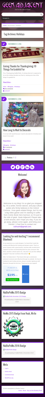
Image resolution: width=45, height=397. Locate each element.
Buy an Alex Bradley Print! (34, 390)
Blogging (10, 86)
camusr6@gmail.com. (22, 227)
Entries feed (8, 371)
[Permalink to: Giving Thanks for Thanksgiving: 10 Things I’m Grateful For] (22, 55)
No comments (9, 89)
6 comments (8, 147)
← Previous (8, 157)
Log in (6, 368)
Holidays (17, 86)
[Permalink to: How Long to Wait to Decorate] (22, 115)
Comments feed (9, 374)
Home (5, 25)
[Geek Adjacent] (22, 5)
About (24, 390)
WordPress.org (9, 378)
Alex (5, 86)
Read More (7, 82)
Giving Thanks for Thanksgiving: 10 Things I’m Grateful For (19, 68)
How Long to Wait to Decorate (17, 130)
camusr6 (7, 91)
